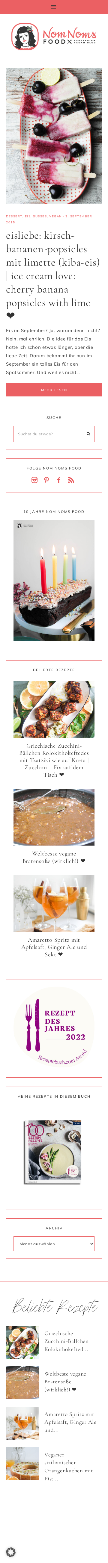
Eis (28, 216)
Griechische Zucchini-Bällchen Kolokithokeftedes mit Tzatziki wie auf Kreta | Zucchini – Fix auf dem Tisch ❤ (54, 760)
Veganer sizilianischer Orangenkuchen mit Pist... (68, 1466)
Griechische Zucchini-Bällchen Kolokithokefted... (66, 1341)
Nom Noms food (54, 36)
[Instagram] (35, 480)
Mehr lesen (54, 390)
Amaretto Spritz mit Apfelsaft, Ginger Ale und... (70, 1422)
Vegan (55, 216)
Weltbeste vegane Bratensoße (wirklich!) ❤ (54, 857)
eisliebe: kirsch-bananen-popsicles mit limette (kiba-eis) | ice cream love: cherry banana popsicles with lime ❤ (53, 275)
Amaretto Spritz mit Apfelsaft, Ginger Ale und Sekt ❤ (54, 947)
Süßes (40, 216)
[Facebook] (60, 480)
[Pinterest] (48, 480)
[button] (54, 7)
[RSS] (72, 480)
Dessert (14, 216)
